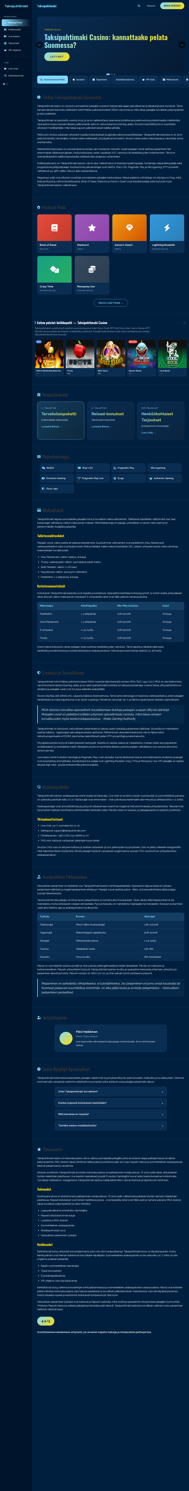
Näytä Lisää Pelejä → (110, 302)
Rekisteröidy (172, 5)
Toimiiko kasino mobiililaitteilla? (77, 1125)
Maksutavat (172, 79)
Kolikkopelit (14, 29)
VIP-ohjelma (14, 50)
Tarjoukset (13, 43)
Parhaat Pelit (15, 22)
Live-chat (13, 68)
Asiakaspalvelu (16, 75)
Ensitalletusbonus (125, 79)
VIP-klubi (150, 79)
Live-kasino (14, 36)
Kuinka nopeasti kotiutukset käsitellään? (82, 1102)
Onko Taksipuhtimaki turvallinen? (78, 1091)
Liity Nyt (57, 56)
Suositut (80, 79)
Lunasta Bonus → (51, 426)
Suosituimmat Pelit (54, 79)
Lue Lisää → (148, 432)
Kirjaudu (151, 5)
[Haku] (139, 6)
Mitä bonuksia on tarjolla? (73, 1114)
